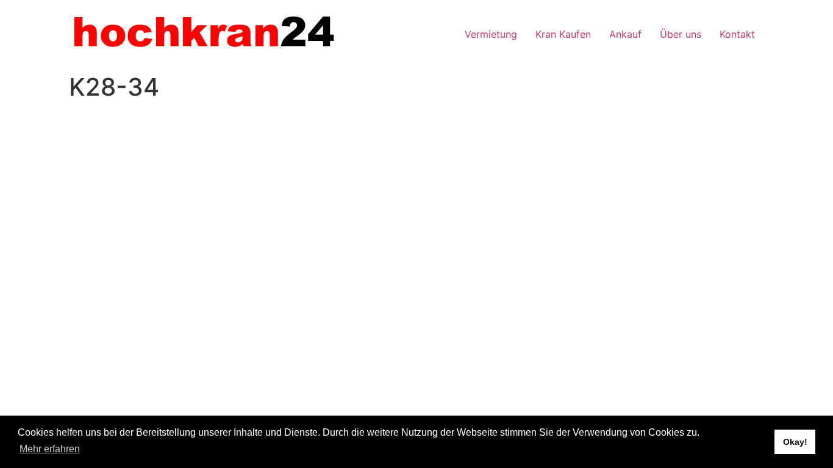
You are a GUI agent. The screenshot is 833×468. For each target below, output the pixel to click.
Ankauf (625, 34)
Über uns (680, 34)
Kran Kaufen (563, 34)
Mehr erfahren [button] (50, 449)
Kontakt (737, 34)
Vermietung (491, 34)
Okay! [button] (795, 442)
